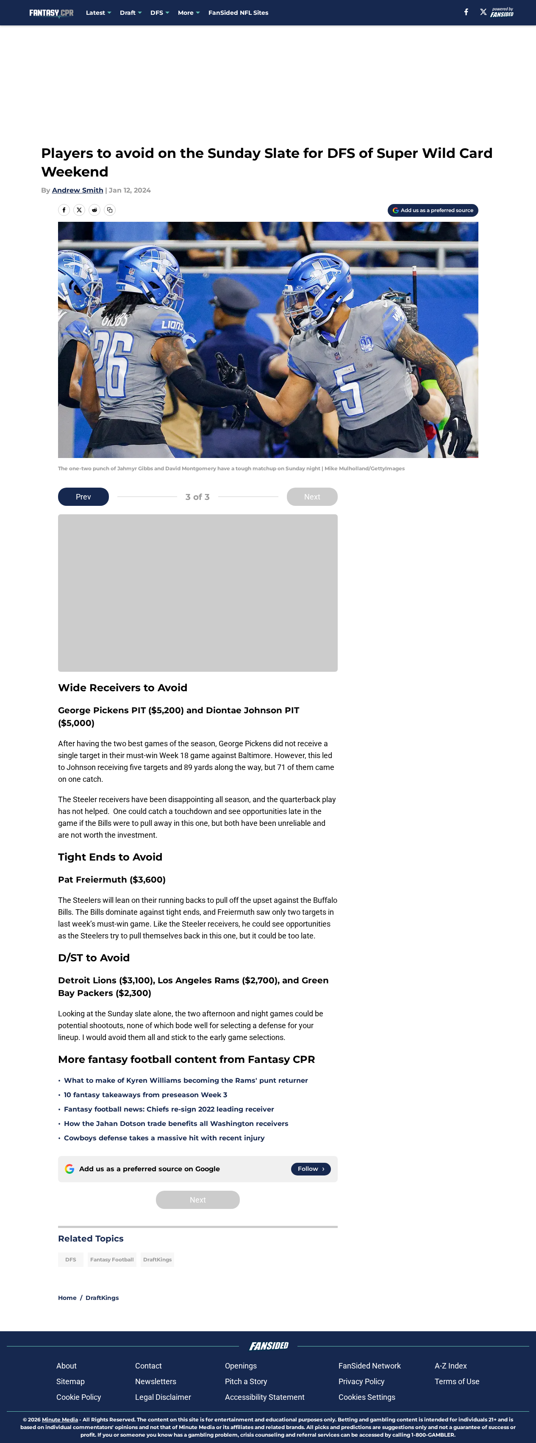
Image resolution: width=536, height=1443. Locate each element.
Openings (241, 1365)
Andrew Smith (77, 190)
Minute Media (60, 1419)
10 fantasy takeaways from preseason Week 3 (145, 1095)
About (66, 1365)
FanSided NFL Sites (238, 13)
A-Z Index (451, 1365)
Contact (148, 1365)
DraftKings (157, 1259)
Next (312, 496)
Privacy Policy (362, 1381)
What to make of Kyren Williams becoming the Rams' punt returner (186, 1080)
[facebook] (466, 11)
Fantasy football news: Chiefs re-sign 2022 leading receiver (169, 1109)
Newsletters (155, 1381)
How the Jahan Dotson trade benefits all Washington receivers (176, 1124)
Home (67, 1298)
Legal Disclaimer (163, 1397)
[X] (483, 11)
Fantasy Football (112, 1259)
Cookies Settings (367, 1397)
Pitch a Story (246, 1381)
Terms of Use (457, 1381)
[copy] (110, 210)
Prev (83, 496)
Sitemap (70, 1381)
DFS (70, 1259)
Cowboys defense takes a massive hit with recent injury (164, 1138)
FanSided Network (370, 1365)
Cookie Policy (78, 1397)
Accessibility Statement (265, 1397)
